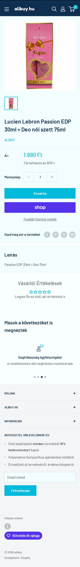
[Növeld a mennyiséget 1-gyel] (52, 177)
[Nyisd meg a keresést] (54, 9)
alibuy (9, 140)
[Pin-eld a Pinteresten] (55, 234)
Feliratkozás (20, 490)
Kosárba (40, 193)
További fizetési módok (40, 219)
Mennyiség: (12, 177)
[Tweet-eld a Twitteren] (64, 234)
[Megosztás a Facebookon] (47, 234)
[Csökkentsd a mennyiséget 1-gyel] (28, 177)
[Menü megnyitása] (6, 9)
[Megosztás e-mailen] (72, 234)
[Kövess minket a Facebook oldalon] (7, 526)
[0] (72, 9)
